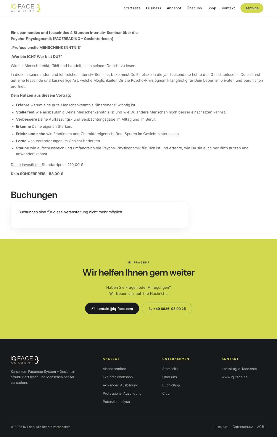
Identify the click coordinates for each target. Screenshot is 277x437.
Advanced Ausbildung (120, 385)
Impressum (219, 427)
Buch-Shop (171, 385)
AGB (260, 427)
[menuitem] (132, 8)
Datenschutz (243, 427)
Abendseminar (114, 369)
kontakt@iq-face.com (239, 369)
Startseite (170, 369)
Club (166, 393)
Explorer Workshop (118, 377)
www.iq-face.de (235, 377)
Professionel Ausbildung (122, 393)
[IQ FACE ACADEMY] (26, 8)
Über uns (169, 377)
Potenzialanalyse (116, 402)
